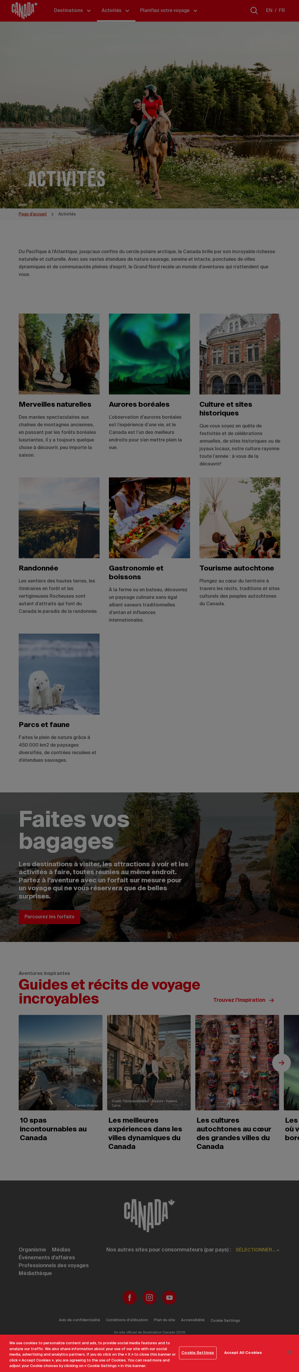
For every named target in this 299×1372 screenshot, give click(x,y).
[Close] (289, 1352)
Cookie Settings (197, 1353)
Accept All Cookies (243, 1353)
